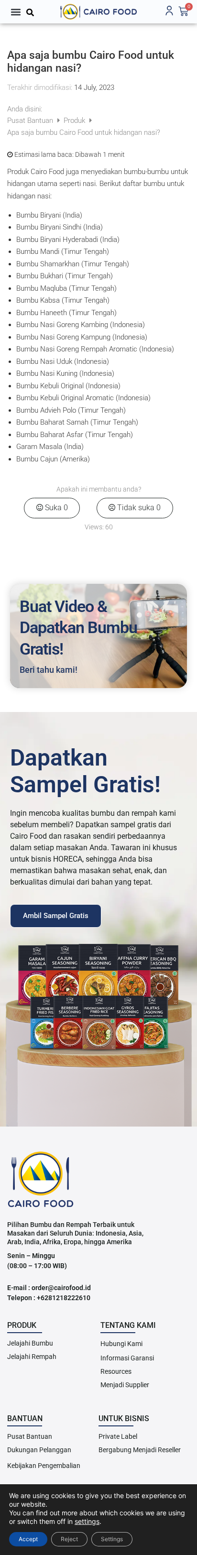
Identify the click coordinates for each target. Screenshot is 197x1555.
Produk (75, 120)
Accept (28, 1539)
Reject (69, 1539)
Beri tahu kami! (48, 670)
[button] (15, 12)
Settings (112, 1539)
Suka (55, 507)
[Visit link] (98, 12)
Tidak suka (138, 507)
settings (87, 1521)
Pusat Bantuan (31, 120)
